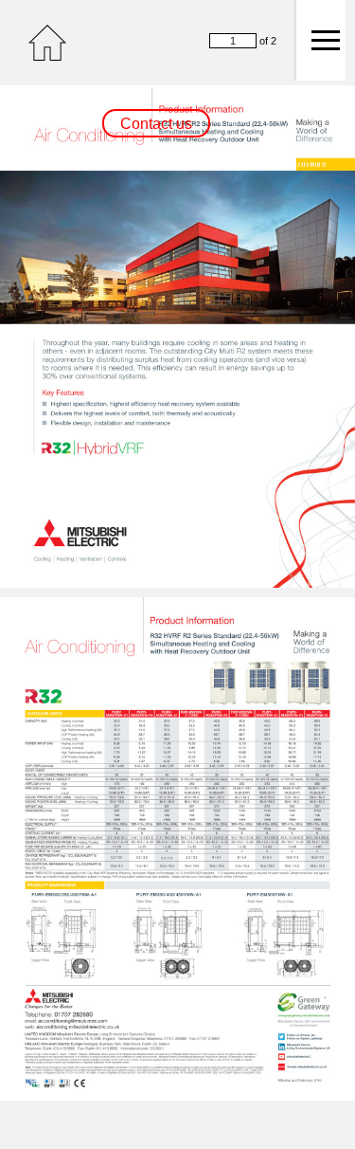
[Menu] (320, 40)
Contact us (156, 124)
